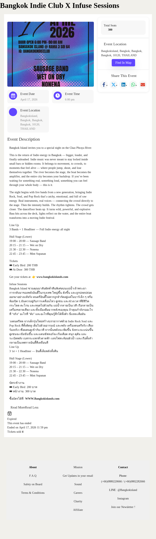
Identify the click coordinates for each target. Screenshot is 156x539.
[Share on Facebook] (104, 85)
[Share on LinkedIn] (123, 85)
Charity (78, 501)
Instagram (123, 498)
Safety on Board (33, 484)
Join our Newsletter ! (123, 507)
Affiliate (78, 509)
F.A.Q (32, 475)
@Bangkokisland (127, 490)
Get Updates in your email (78, 475)
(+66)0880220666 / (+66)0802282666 (123, 481)
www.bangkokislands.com (52, 276)
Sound (78, 484)
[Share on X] (113, 85)
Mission (78, 467)
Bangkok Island (25, 10)
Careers (78, 492)
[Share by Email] (143, 85)
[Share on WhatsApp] (133, 85)
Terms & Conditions (32, 492)
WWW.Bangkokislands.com (42, 398)
